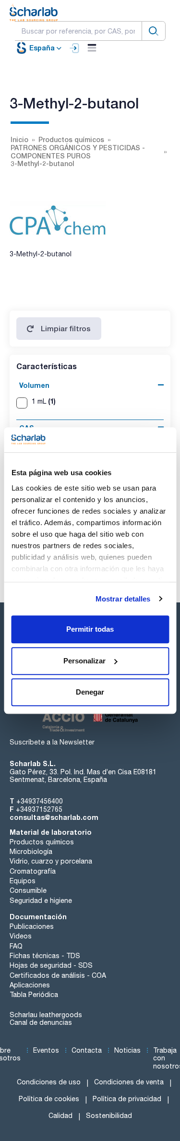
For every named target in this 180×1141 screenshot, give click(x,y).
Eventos (46, 1050)
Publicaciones (32, 926)
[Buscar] (154, 31)
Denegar (90, 692)
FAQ (16, 946)
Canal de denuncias (41, 1022)
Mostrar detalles (123, 599)
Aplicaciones (30, 985)
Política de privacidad (127, 1099)
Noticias (127, 1050)
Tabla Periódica (34, 994)
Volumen (34, 385)
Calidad (60, 1115)
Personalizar (84, 661)
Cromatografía (33, 871)
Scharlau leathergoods (46, 1015)
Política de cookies (49, 1099)
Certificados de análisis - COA (58, 975)
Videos (21, 936)
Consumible (28, 890)
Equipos (23, 881)
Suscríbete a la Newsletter (52, 742)
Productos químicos (42, 842)
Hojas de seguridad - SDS (51, 965)
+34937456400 (39, 801)
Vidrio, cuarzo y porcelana (51, 861)
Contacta (87, 1050)
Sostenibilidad (109, 1115)
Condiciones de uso (49, 1082)
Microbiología (31, 851)
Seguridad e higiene (41, 900)
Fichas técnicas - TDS (45, 956)
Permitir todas (90, 629)
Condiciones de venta (129, 1082)
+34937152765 (39, 809)
